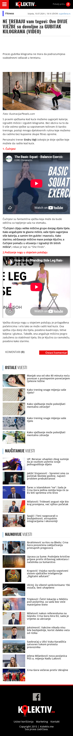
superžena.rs (64, 13)
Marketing (42, 721)
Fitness (9, 13)
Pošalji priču (59, 3)
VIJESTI (20, 450)
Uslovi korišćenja (23, 721)
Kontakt (55, 721)
